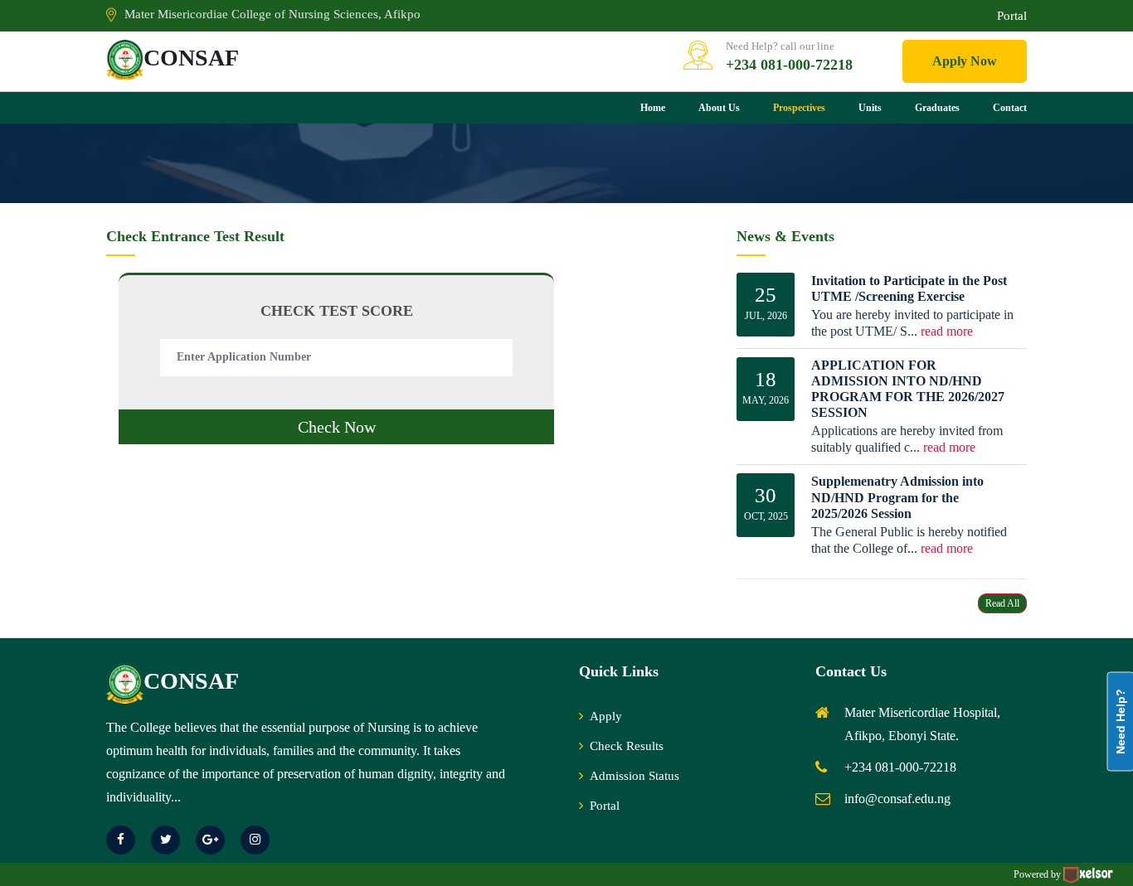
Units (870, 108)
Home (652, 108)
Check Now (337, 427)
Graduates (937, 108)
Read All (1002, 603)
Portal (1012, 15)
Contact (1010, 108)
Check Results (627, 746)
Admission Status (634, 775)
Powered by (1038, 874)
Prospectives (799, 108)
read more (947, 331)
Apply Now (964, 61)
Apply (606, 716)
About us (719, 108)
